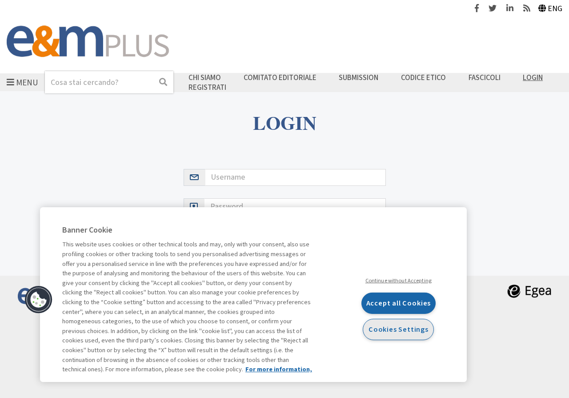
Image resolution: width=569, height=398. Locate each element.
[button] (38, 299)
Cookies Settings (399, 329)
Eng (555, 8)
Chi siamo (204, 77)
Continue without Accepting (398, 280)
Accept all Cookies (398, 303)
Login (533, 77)
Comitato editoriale (280, 77)
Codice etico (423, 77)
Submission (358, 77)
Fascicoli (485, 77)
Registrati (207, 87)
